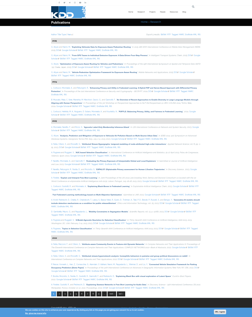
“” (101, 47)
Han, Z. (72, 264)
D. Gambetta (56, 212)
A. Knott (54, 200)
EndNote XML (191, 34)
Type (64, 34)
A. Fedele (55, 178)
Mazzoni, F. (63, 244)
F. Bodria (55, 276)
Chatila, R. (75, 200)
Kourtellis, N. (112, 111)
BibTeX (163, 34)
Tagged (175, 34)
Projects (152, 12)
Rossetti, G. (75, 144)
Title (59, 34)
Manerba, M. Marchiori (82, 100)
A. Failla (54, 144)
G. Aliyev (55, 47)
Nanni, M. (66, 47)
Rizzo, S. (78, 127)
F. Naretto (55, 161)
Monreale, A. (67, 88)
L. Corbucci (56, 88)
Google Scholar (69, 50)
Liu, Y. (145, 264)
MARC (181, 34)
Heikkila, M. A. (67, 111)
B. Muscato (56, 100)
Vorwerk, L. (64, 264)
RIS (199, 34)
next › (111, 294)
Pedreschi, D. (64, 200)
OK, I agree (220, 312)
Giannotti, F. (110, 100)
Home (130, 12)
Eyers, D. (118, 200)
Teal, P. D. (137, 200)
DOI (58, 50)
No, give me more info (35, 313)
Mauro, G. (67, 212)
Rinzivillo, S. (90, 169)
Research (141, 12)
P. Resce (54, 264)
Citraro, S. (62, 144)
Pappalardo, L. (81, 212)
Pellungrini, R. (82, 88)
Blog (184, 12)
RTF (169, 34)
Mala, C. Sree (66, 100)
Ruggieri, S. (69, 152)
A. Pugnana (56, 152)
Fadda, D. (76, 169)
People (162, 12)
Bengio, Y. (168, 200)
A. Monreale (56, 127)
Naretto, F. (66, 127)
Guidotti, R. (66, 186)
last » (121, 294)
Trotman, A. (127, 200)
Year (69, 34)
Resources (174, 12)
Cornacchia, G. (82, 264)
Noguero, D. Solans (82, 111)
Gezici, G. (97, 100)
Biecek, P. (146, 200)
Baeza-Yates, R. (107, 200)
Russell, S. (155, 200)
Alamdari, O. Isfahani (98, 264)
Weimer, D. (133, 264)
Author (54, 34)
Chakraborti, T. (86, 200)
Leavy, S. (96, 200)
